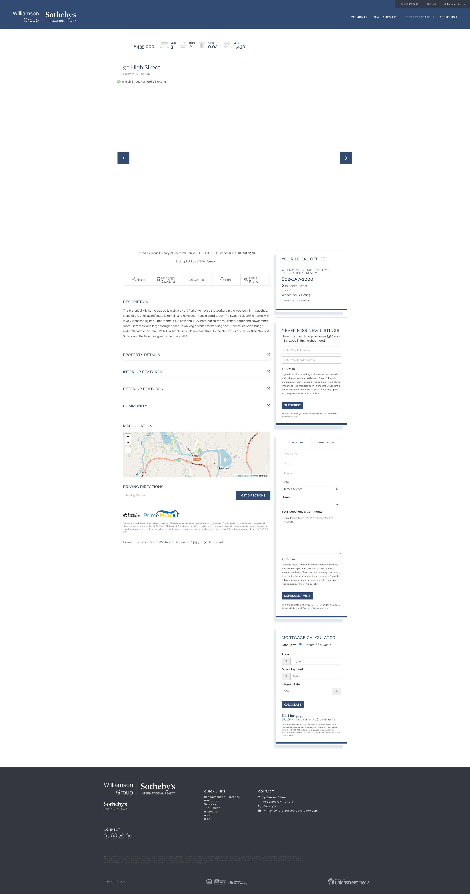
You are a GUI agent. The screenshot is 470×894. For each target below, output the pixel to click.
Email (433, 4)
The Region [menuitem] (212, 807)
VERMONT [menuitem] (358, 17)
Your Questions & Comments (302, 511)
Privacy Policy (312, 393)
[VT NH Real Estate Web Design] (348, 881)
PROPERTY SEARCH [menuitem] (419, 17)
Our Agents (302, 300)
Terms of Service (311, 608)
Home (127, 542)
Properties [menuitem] (211, 800)
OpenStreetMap (250, 476)
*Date (285, 482)
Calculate (292, 704)
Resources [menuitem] (211, 811)
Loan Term (289, 645)
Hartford (180, 542)
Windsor (164, 542)
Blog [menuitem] (207, 818)
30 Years (308, 645)
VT (152, 542)
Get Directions (253, 495)
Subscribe (292, 405)
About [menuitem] (208, 815)
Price (285, 654)
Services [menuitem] (210, 804)
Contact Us (288, 300)
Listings (141, 542)
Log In (450, 4)
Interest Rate (291, 684)
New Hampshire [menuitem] (385, 17)
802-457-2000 (411, 4)
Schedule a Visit (326, 442)
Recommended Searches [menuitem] (222, 796)
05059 (195, 542)
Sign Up (461, 4)
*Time (286, 497)
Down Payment (292, 669)
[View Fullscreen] (128, 450)
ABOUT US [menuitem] (447, 17)
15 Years (325, 645)
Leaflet (236, 476)
